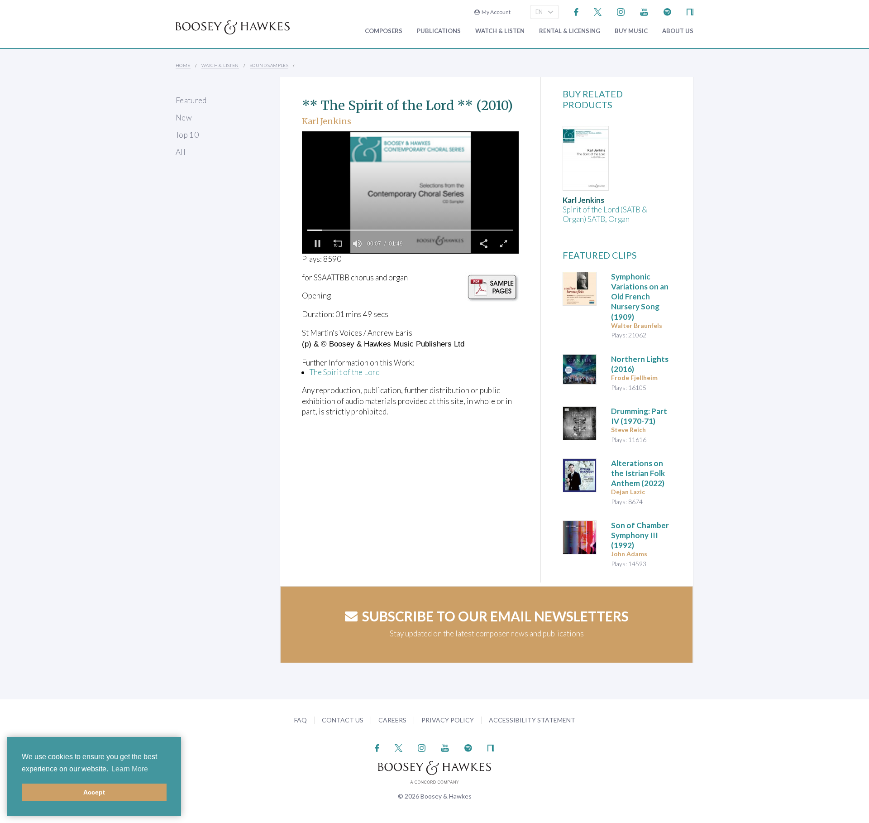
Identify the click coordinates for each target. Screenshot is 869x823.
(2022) (638, 473)
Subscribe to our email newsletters (495, 616)
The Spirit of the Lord (345, 372)
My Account (495, 12)
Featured (191, 100)
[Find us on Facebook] (576, 11)
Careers (392, 720)
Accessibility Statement (532, 720)
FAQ (300, 720)
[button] (317, 244)
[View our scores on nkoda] (690, 11)
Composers (383, 31)
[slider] (410, 230)
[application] (410, 192)
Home (183, 65)
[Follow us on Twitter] (598, 11)
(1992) (640, 535)
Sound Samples (269, 65)
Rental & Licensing (569, 31)
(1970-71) (639, 416)
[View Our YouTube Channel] (644, 11)
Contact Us (342, 720)
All (181, 152)
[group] (357, 244)
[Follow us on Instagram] (621, 11)
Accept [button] (94, 792)
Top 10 (187, 135)
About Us (677, 31)
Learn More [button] (129, 769)
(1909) (639, 296)
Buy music (631, 31)
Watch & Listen (500, 31)
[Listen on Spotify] (667, 11)
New (184, 117)
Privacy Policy (447, 720)
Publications (439, 31)
